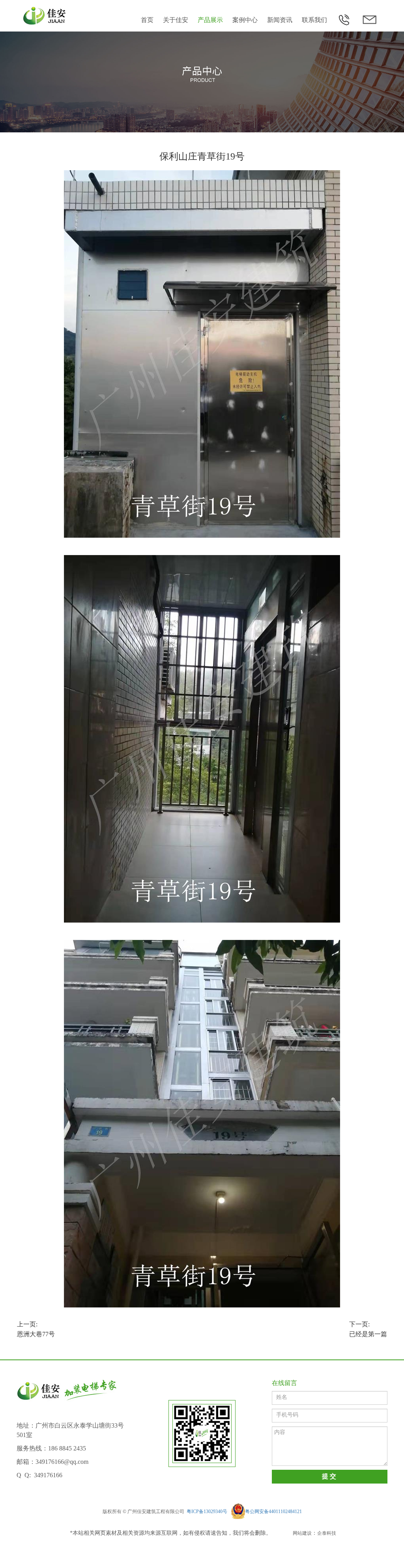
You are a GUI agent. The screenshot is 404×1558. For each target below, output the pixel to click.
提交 (329, 1476)
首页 (147, 20)
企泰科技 (326, 1533)
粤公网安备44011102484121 (273, 1511)
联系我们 (314, 20)
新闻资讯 (279, 20)
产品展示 (210, 20)
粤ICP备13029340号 (207, 1511)
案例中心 (245, 20)
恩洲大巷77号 (36, 1329)
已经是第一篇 (368, 1329)
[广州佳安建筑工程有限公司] (45, 16)
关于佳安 (175, 20)
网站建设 (302, 1533)
